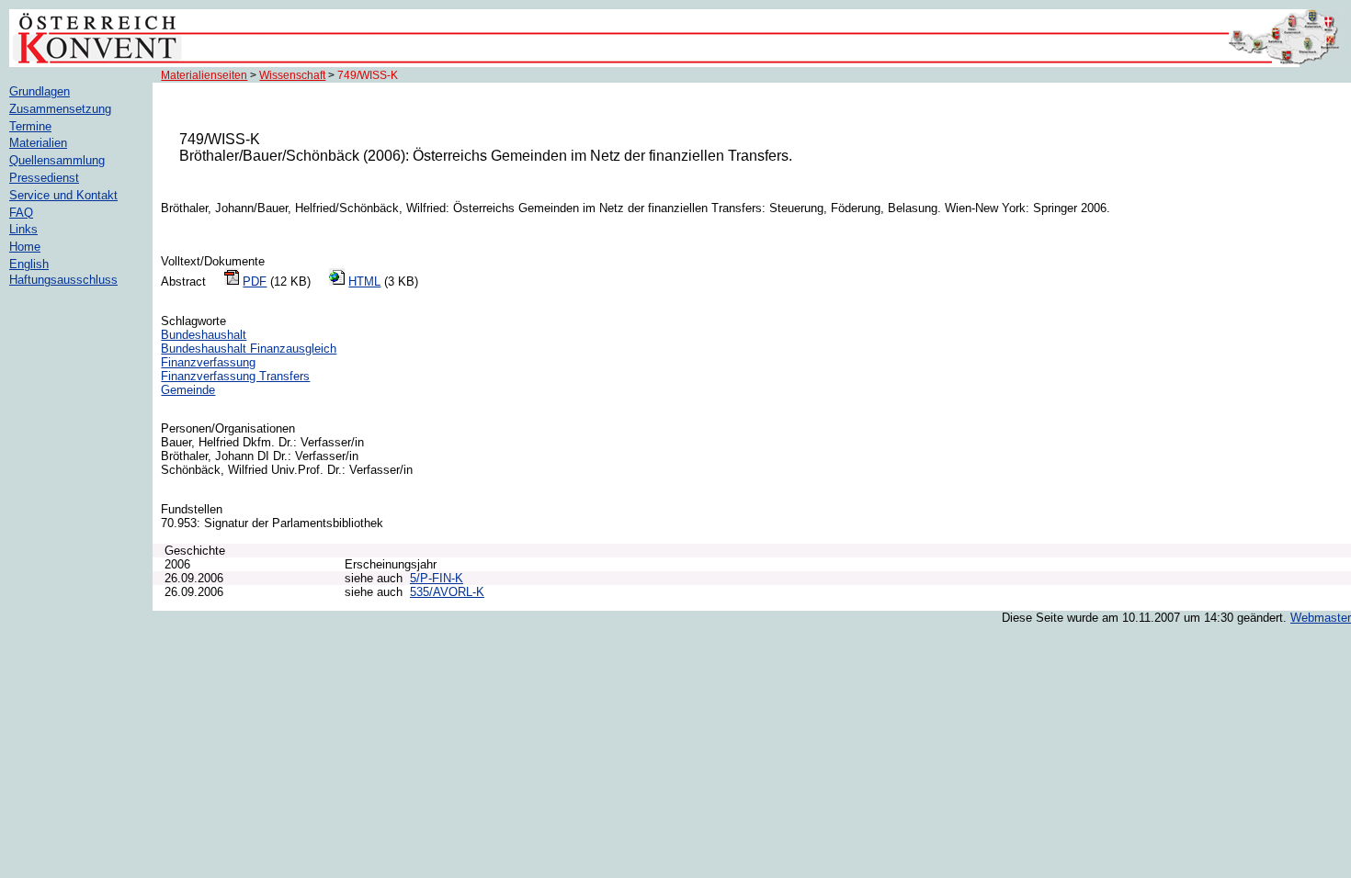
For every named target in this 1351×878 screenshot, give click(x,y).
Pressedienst (44, 178)
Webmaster (1320, 618)
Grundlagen (39, 91)
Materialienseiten (204, 75)
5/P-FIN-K (436, 578)
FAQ (21, 213)
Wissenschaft (292, 75)
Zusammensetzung (60, 109)
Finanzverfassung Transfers (235, 376)
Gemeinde (188, 390)
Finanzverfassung (208, 362)
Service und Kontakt (63, 195)
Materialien (38, 143)
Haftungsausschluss (63, 280)
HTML (364, 281)
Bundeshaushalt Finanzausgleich (248, 348)
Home (24, 246)
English (29, 264)
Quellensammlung (57, 160)
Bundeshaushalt (203, 335)
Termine (30, 126)
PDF (255, 281)
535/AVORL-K (447, 592)
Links (23, 229)
